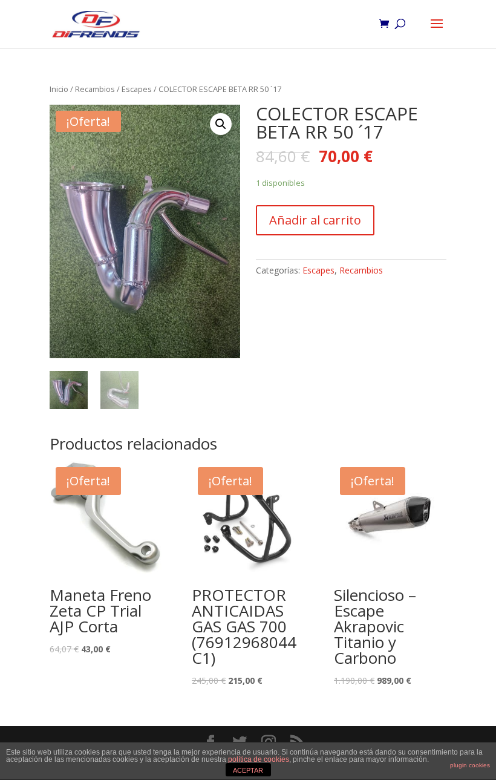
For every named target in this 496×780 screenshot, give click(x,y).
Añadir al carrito (315, 220)
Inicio (59, 89)
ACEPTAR (248, 770)
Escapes (137, 89)
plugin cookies (470, 765)
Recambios (95, 89)
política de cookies (258, 759)
